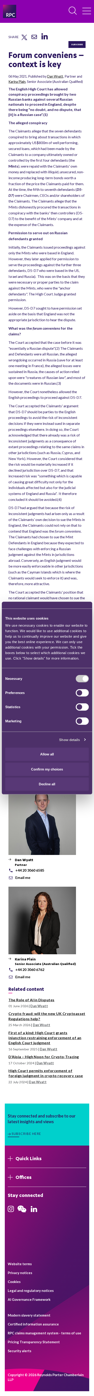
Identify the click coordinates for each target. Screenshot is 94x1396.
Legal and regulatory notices (31, 1290)
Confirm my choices (47, 769)
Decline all (47, 784)
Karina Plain (17, 82)
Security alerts (19, 1351)
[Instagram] (11, 1210)
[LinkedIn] (44, 39)
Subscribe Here (26, 1134)
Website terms (20, 1264)
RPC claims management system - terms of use (44, 1333)
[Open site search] (73, 11)
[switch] (82, 693)
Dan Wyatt (55, 76)
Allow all (47, 754)
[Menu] (86, 11)
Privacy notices (20, 1273)
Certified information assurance (33, 1324)
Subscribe (77, 44)
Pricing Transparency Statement (34, 1342)
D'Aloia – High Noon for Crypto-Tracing (43, 1056)
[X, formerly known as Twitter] (24, 39)
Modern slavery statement (29, 1315)
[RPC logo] (9, 11)
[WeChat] (22, 1213)
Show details (69, 739)
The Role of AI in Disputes (31, 1000)
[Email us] (34, 38)
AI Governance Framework (29, 1299)
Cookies (14, 1282)
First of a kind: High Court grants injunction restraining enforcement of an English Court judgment (44, 1038)
